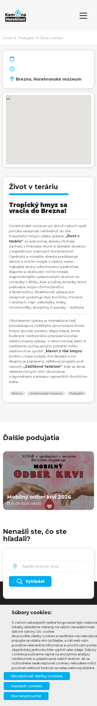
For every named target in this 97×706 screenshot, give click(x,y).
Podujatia (26, 38)
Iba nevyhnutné (26, 696)
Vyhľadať (35, 581)
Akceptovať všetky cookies (37, 676)
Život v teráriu (52, 38)
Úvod (7, 38)
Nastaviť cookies (26, 686)
